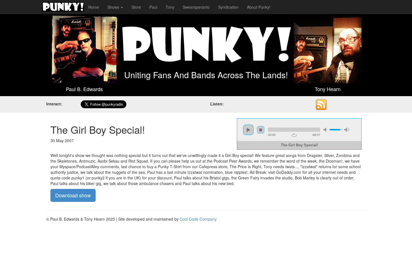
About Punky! (258, 7)
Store (136, 7)
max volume (346, 130)
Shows (113, 7)
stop (261, 130)
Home (93, 7)
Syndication (228, 7)
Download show (73, 195)
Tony (170, 7)
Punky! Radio (63, 7)
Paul (153, 7)
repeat (294, 135)
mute (325, 130)
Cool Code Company (198, 219)
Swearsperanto (196, 7)
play (248, 129)
